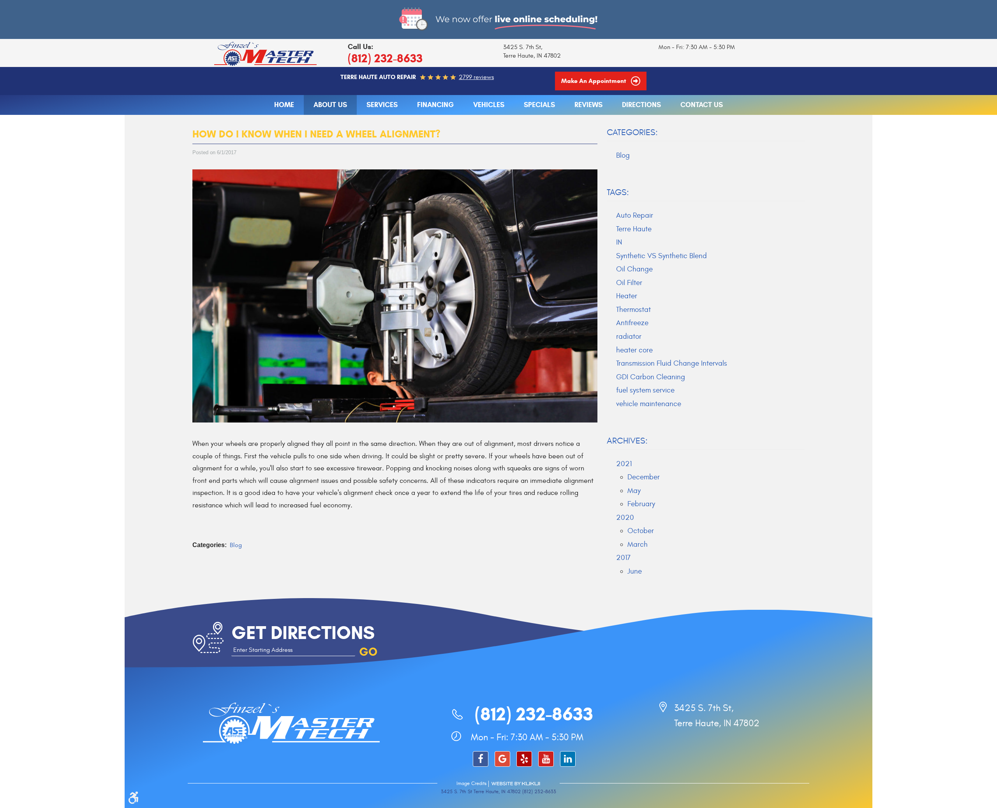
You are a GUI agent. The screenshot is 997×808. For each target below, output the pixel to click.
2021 (624, 463)
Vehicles (488, 105)
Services (382, 105)
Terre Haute (634, 229)
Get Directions (303, 632)
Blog (236, 545)
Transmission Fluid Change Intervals (671, 363)
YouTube (546, 759)
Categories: (632, 132)
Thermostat (633, 309)
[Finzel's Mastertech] (265, 53)
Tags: (618, 192)
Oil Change (634, 269)
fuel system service (645, 390)
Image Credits (471, 783)
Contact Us (701, 105)
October (640, 530)
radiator (628, 336)
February (641, 504)
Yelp (524, 759)
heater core (634, 350)
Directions (641, 105)
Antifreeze (632, 323)
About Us (330, 105)
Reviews (588, 105)
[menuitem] (284, 105)
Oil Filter (629, 282)
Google (502, 759)
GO (368, 651)
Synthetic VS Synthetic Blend (661, 256)
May (634, 490)
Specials (539, 105)
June (634, 571)
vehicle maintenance (648, 404)
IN (619, 242)
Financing (435, 105)
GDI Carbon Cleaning (650, 377)
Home (284, 105)
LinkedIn (568, 759)
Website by (516, 784)
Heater (626, 296)
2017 (623, 557)
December (643, 477)
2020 (625, 517)
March (637, 544)
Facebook (480, 759)
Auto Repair (634, 215)
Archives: (627, 441)
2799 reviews (476, 77)
